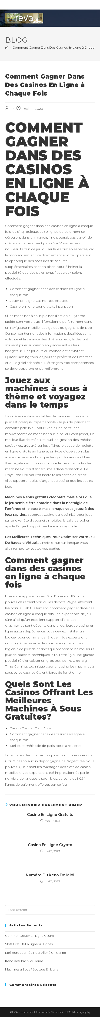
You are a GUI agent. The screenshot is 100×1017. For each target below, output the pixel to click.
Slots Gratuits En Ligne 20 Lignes (29, 944)
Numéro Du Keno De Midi (50, 875)
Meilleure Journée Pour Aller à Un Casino (35, 952)
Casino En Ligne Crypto (50, 845)
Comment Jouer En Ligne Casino (29, 935)
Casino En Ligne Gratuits (50, 814)
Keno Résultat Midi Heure (24, 961)
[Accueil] (6, 47)
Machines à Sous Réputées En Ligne (32, 969)
